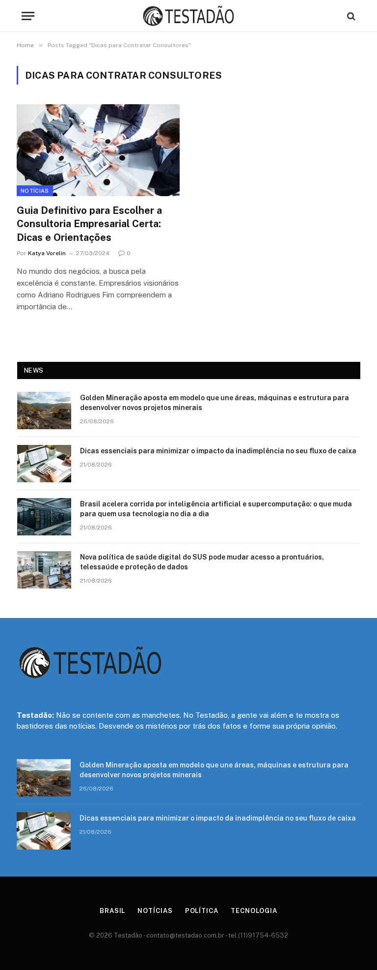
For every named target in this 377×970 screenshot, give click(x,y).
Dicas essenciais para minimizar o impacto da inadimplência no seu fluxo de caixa (218, 451)
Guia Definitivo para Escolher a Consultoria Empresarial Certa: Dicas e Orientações (89, 224)
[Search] (350, 16)
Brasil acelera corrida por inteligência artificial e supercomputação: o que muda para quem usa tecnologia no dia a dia (216, 509)
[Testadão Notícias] (188, 16)
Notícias (35, 191)
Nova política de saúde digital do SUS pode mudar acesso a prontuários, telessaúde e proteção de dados (202, 562)
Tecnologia (254, 910)
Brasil (112, 910)
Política (201, 910)
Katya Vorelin (47, 253)
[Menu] (28, 16)
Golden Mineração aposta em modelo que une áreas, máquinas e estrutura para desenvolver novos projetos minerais (214, 403)
